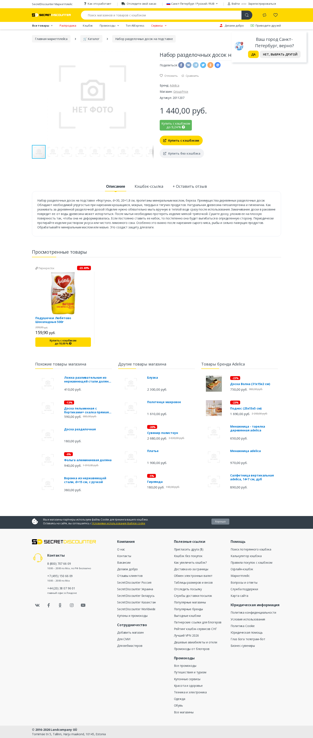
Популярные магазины (190, 602)
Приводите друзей (268, 25)
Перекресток (46, 268)
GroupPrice (180, 92)
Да (253, 54)
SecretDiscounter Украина (135, 589)
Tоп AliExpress (135, 25)
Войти (235, 4)
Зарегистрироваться (262, 4)
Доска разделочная (80, 429)
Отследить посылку (188, 589)
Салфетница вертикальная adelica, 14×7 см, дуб (252, 477)
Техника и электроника (190, 692)
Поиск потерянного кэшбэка (251, 549)
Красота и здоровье (188, 686)
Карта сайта (239, 596)
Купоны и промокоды (132, 616)
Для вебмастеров (129, 646)
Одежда (179, 699)
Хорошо (220, 521)
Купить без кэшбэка (183, 153)
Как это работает (99, 4)
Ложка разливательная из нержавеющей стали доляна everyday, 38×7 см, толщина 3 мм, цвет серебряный (87, 379)
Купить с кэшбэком (183, 140)
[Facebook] (48, 605)
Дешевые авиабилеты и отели (195, 642)
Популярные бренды (188, 609)
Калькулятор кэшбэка (246, 556)
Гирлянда (155, 482)
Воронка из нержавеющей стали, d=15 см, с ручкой (85, 480)
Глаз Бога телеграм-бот (248, 639)
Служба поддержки (244, 589)
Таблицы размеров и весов (193, 582)
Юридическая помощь (247, 632)
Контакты (124, 556)
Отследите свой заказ (141, 4)
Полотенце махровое (164, 402)
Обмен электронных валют (193, 576)
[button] (149, 97)
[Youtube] (83, 605)
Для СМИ (123, 639)
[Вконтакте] (37, 605)
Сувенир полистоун (162, 433)
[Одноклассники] (60, 605)
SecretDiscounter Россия (134, 582)
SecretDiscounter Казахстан (136, 602)
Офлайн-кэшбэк (242, 569)
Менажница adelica (245, 451)
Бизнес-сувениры (243, 646)
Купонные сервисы (187, 679)
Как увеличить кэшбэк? (190, 562)
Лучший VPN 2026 (186, 635)
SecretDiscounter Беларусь (135, 596)
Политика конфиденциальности (253, 612)
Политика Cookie (243, 626)
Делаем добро (234, 25)
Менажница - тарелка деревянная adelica (247, 428)
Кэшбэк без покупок (188, 556)
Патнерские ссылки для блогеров (198, 622)
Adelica (174, 85)
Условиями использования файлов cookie (118, 523)
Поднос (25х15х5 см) (246, 408)
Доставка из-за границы (191, 569)
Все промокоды (185, 666)
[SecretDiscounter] (51, 15)
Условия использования (248, 619)
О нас (121, 549)
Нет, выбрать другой (280, 54)
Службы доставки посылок (193, 596)
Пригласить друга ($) (188, 549)
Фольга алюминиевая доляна (87, 460)
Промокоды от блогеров (192, 649)
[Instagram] (71, 605)
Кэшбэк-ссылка (149, 186)
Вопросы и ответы (244, 582)
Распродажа (68, 25)
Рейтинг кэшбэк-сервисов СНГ (195, 629)
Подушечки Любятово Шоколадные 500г (53, 320)
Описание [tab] (115, 186)
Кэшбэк (88, 25)
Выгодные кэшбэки (187, 616)
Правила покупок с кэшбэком (251, 562)
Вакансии (124, 562)
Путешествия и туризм (190, 672)
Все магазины (184, 712)
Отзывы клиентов (130, 576)
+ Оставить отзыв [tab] (190, 186)
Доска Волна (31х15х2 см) (250, 384)
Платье (153, 451)
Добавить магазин (130, 632)
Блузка (152, 378)
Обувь (178, 705)
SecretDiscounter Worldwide (136, 609)
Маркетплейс (240, 576)
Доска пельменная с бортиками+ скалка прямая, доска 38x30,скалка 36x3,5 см (87, 410)
